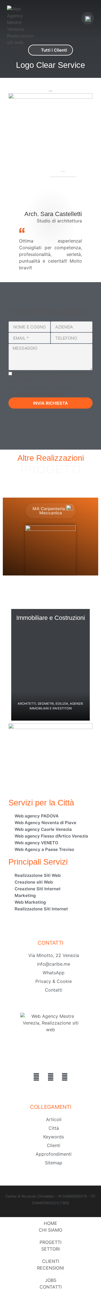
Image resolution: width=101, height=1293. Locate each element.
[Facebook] (36, 1077)
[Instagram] (65, 1077)
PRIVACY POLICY (61, 374)
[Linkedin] (50, 1077)
